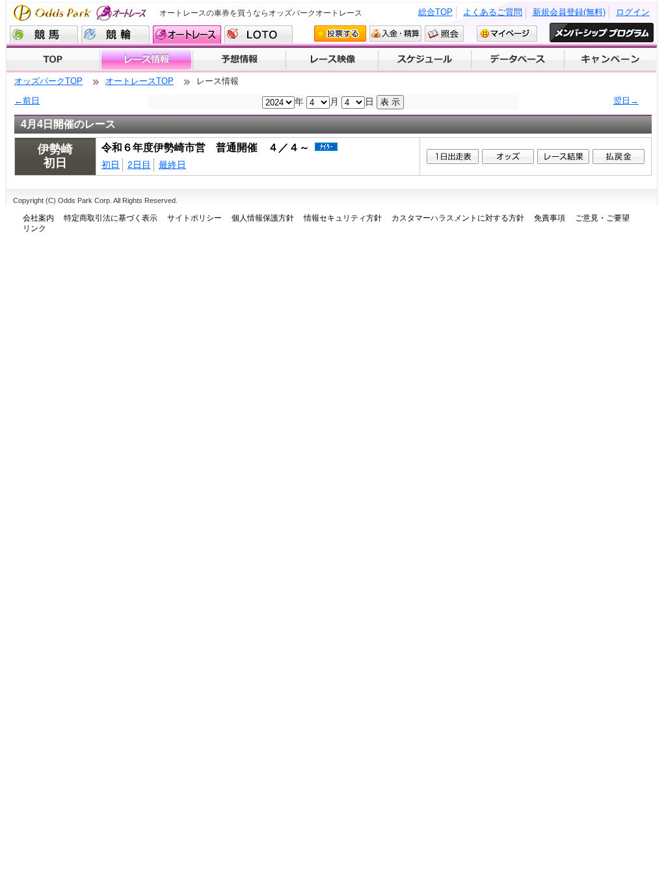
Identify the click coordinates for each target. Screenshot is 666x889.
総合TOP (435, 12)
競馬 (44, 34)
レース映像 (332, 60)
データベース (518, 60)
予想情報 (239, 60)
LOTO (258, 34)
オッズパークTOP (48, 81)
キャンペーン (611, 60)
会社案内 (38, 218)
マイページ (507, 33)
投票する (340, 33)
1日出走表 (453, 156)
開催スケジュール (425, 60)
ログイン (633, 12)
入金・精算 (395, 33)
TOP (53, 60)
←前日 (27, 100)
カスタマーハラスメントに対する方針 (458, 218)
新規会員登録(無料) (569, 12)
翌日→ (626, 100)
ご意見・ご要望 (602, 218)
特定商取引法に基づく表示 (110, 218)
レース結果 (563, 156)
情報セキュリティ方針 (343, 218)
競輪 (115, 34)
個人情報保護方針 (263, 218)
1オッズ (508, 156)
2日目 (139, 164)
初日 (110, 164)
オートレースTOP (139, 81)
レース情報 (146, 60)
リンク (34, 228)
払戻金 (619, 156)
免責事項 (549, 218)
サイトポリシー (194, 218)
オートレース (187, 34)
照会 (444, 33)
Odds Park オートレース (81, 12)
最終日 (172, 164)
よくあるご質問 (492, 12)
